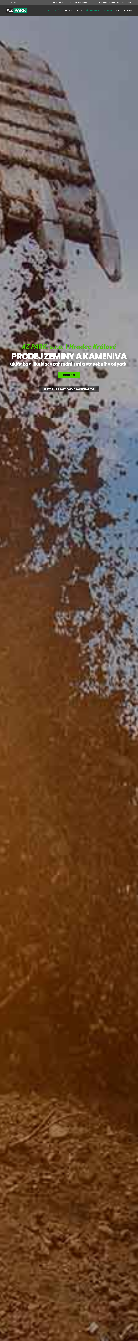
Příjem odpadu (92, 10)
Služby (58, 10)
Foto (118, 10)
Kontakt (128, 10)
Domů (48, 10)
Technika (107, 10)
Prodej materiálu (73, 10)
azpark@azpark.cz (84, 2)
